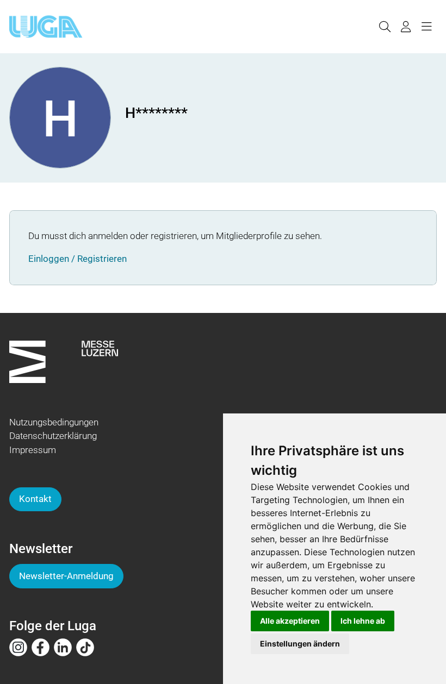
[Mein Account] (405, 27)
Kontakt (35, 498)
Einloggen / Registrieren (77, 258)
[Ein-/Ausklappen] (426, 27)
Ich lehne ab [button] (362, 620)
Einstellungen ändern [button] (300, 643)
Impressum (32, 449)
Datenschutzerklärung (53, 435)
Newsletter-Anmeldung (66, 575)
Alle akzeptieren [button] (290, 620)
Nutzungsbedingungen (53, 422)
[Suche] (384, 27)
